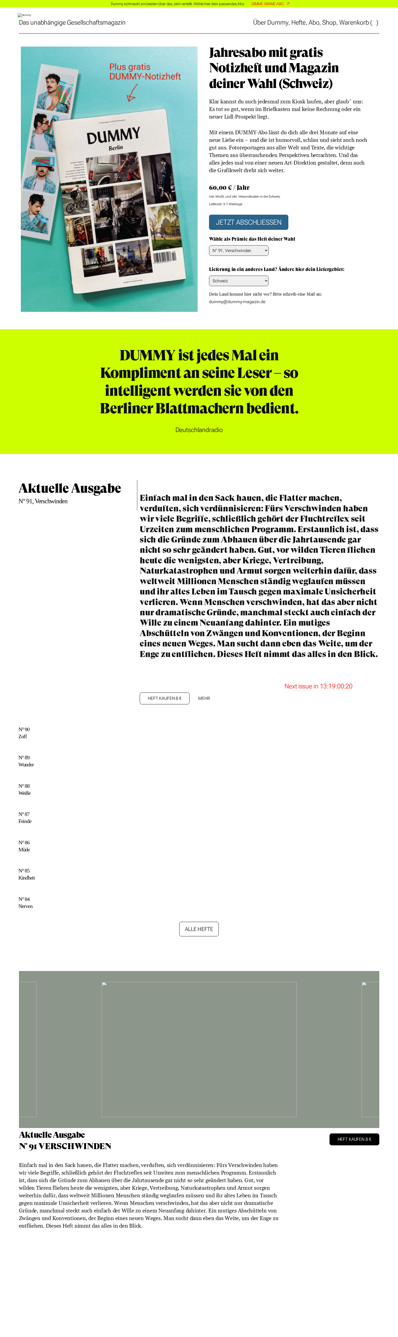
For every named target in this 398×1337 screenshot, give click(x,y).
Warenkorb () (359, 22)
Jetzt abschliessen (248, 222)
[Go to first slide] (329, 395)
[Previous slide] (69, 391)
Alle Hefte (199, 929)
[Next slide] (370, 1054)
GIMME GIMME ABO (268, 4)
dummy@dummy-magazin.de (237, 302)
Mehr (204, 698)
